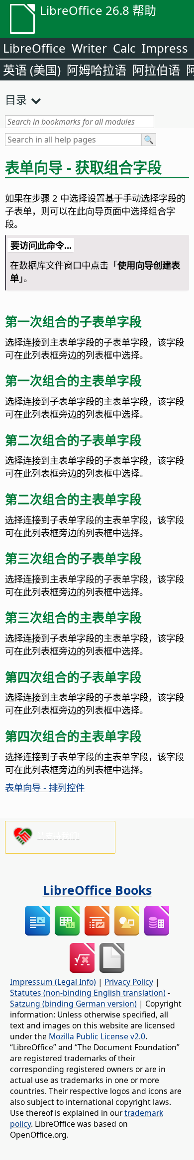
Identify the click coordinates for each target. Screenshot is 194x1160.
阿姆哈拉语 (96, 70)
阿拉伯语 (156, 70)
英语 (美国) (32, 70)
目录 (16, 99)
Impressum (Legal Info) (53, 981)
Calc (124, 48)
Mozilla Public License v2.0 (97, 1036)
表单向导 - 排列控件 (45, 787)
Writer (89, 48)
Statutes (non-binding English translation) (88, 992)
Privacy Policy (128, 981)
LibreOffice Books (97, 889)
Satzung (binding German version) (73, 1003)
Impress (165, 48)
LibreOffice (34, 48)
